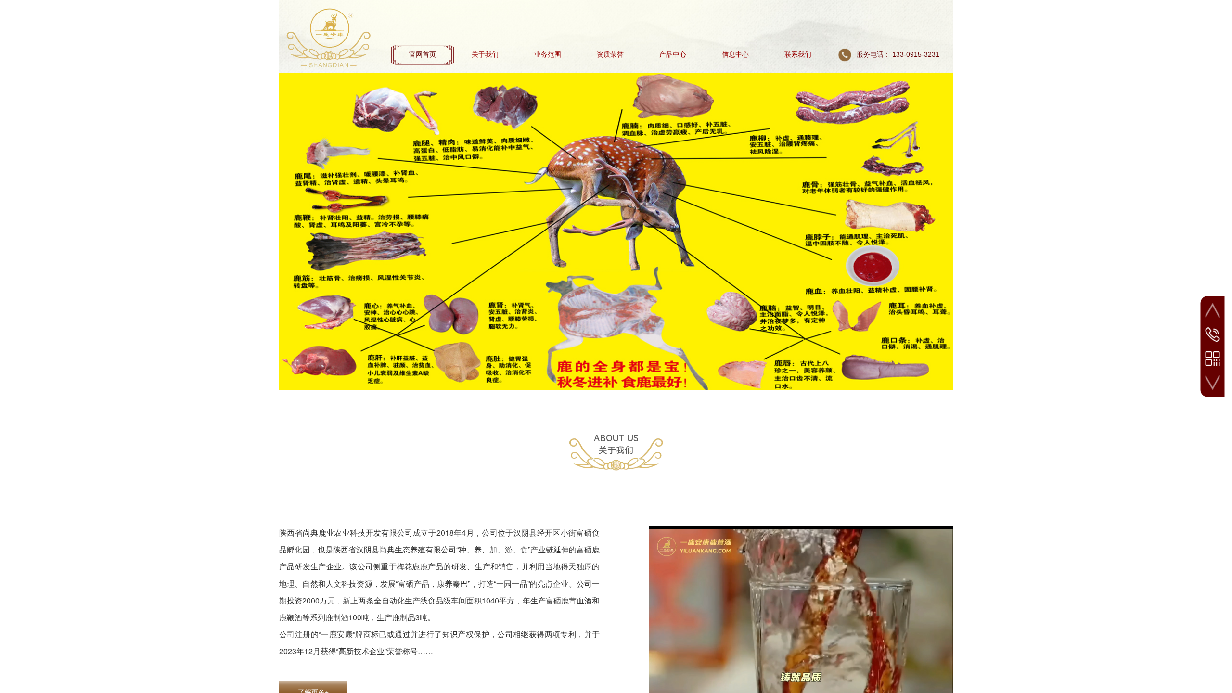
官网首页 (422, 54)
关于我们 (485, 54)
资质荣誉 (610, 54)
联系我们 (797, 54)
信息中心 (735, 54)
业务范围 (547, 54)
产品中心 (672, 54)
